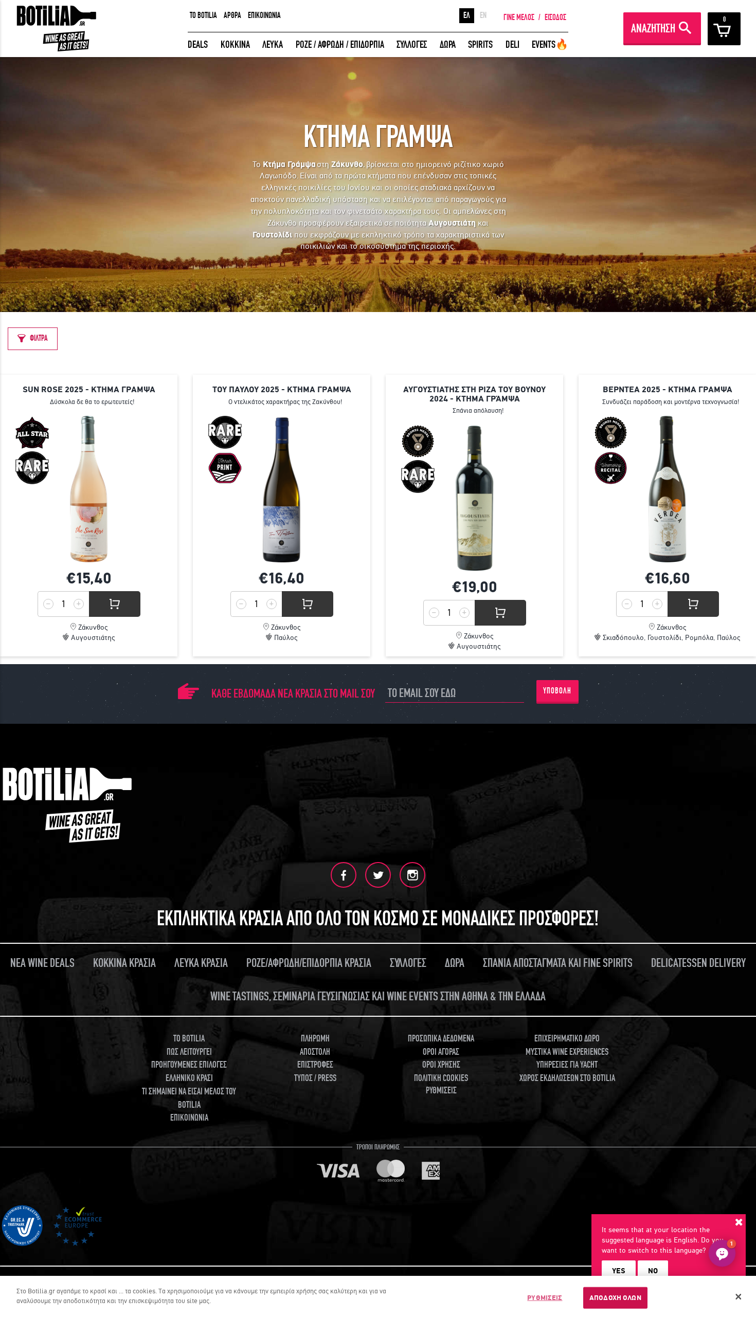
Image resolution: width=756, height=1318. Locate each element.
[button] (722, 1253)
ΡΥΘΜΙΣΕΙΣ (544, 1298)
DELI (512, 44)
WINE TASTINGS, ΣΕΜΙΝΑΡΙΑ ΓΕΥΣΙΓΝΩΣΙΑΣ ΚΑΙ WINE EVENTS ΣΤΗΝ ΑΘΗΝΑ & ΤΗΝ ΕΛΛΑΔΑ (378, 996)
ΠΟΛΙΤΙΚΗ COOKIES (441, 1078)
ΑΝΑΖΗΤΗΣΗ (653, 28)
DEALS (198, 44)
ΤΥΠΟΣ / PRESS (315, 1078)
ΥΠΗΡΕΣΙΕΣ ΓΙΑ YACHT (567, 1064)
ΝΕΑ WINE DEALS (42, 963)
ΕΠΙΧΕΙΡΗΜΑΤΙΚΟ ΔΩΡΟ (567, 1038)
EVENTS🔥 (550, 44)
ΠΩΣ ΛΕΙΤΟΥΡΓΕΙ (189, 1052)
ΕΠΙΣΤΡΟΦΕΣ (315, 1064)
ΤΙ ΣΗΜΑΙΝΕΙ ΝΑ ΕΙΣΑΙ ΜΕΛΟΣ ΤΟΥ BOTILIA (189, 1098)
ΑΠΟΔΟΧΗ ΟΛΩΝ (615, 1298)
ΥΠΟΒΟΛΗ (557, 690)
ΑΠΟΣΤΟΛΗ (315, 1052)
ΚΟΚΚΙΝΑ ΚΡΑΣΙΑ (124, 963)
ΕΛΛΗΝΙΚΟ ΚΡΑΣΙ (189, 1078)
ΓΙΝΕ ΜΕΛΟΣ (518, 17)
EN (483, 15)
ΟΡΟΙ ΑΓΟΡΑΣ (441, 1052)
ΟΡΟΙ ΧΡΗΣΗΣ (441, 1064)
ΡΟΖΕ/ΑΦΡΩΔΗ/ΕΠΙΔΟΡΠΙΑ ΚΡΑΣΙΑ (308, 963)
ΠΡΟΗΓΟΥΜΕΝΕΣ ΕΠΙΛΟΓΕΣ (189, 1064)
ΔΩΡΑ (448, 44)
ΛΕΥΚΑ (272, 44)
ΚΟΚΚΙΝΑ (235, 44)
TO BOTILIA (203, 15)
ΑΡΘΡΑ (232, 15)
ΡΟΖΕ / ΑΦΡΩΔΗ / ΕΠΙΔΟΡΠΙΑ (340, 44)
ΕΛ (466, 15)
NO (653, 1271)
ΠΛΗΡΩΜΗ (315, 1038)
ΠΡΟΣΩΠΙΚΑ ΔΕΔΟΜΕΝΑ (441, 1038)
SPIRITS (480, 44)
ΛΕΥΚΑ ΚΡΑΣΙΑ (201, 963)
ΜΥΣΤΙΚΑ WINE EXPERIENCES (567, 1052)
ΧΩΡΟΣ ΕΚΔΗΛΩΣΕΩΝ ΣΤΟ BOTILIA (567, 1078)
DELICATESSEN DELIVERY (698, 963)
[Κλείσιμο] (738, 1297)
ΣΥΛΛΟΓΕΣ (412, 44)
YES (618, 1271)
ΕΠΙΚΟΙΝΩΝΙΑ (264, 15)
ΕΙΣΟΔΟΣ (555, 17)
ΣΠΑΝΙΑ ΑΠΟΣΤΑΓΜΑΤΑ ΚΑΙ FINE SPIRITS (558, 963)
